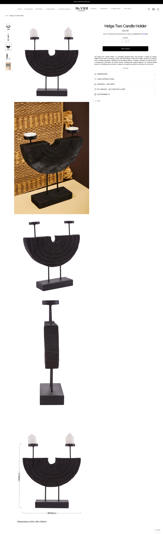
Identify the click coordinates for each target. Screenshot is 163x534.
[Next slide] (8, 68)
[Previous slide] (8, 25)
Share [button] (98, 101)
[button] (39, 9)
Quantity (125, 37)
